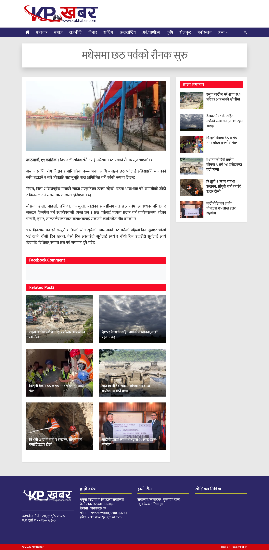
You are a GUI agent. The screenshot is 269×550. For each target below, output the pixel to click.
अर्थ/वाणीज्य (151, 32)
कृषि (170, 32)
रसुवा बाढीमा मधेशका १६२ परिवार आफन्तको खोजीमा (57, 334)
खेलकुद (185, 32)
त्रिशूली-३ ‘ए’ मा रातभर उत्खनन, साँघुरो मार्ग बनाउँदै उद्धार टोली (55, 442)
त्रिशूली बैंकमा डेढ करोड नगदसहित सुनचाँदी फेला (56, 388)
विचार (92, 32)
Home (224, 547)
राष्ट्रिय (108, 32)
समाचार (41, 32)
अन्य (221, 32)
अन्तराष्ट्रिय (128, 32)
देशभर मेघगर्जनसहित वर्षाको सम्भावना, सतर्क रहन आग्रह (130, 334)
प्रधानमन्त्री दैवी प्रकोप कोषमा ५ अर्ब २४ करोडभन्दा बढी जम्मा (126, 388)
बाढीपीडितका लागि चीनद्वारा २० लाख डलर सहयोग (129, 442)
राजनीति (75, 32)
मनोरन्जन (205, 32)
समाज (58, 32)
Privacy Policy (239, 547)
